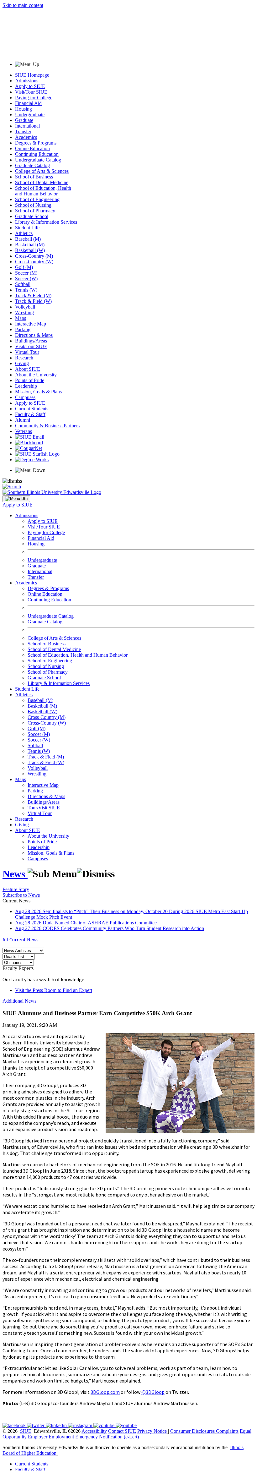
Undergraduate (30, 114)
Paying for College (33, 97)
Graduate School (31, 216)
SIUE (25, 1431)
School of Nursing (33, 205)
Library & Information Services (46, 222)
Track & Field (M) (33, 295)
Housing (23, 109)
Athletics (24, 233)
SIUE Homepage (32, 75)
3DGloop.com (105, 1392)
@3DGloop (153, 1392)
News (15, 873)
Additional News (19, 1001)
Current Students (31, 408)
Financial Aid (28, 103)
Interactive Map (30, 323)
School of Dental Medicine (41, 182)
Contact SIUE (122, 1431)
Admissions (26, 80)
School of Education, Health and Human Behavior (43, 190)
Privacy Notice (152, 1431)
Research (24, 357)
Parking (22, 329)
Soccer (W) (26, 278)
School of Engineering (37, 199)
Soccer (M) (26, 273)
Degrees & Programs (35, 142)
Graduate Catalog (32, 165)
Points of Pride (29, 380)
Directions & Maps (34, 335)
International (27, 126)
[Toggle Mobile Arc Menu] (16, 498)
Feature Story (16, 889)
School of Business (34, 176)
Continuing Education (37, 154)
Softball (22, 284)
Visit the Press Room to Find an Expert (53, 990)
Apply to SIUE (30, 86)
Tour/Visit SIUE (44, 807)
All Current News (21, 939)
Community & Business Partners (47, 425)
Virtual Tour (27, 352)
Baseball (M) (28, 239)
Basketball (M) (30, 244)
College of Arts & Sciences (42, 171)
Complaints (227, 1431)
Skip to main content (23, 5)
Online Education (32, 148)
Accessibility (94, 1431)
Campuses (25, 397)
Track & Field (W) (33, 301)
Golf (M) (24, 267)
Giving (22, 363)
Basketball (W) (30, 250)
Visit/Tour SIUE (31, 92)
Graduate (24, 120)
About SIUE (27, 369)
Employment (61, 1436)
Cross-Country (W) (34, 261)
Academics (26, 137)
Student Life (27, 227)
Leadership (26, 386)
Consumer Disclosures (192, 1431)
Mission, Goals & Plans (38, 391)
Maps (20, 318)
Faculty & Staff (30, 414)
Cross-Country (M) (34, 256)
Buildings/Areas (31, 340)
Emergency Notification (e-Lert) (107, 1436)
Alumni (22, 420)
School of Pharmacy (35, 210)
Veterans (23, 431)
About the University (36, 374)
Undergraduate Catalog (38, 159)
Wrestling (24, 312)
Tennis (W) (26, 290)
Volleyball (25, 306)
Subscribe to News (21, 895)
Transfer (23, 131)
